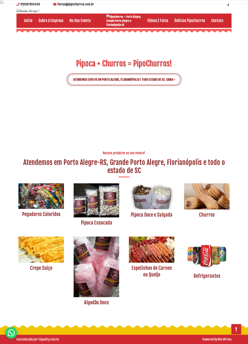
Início (28, 20)
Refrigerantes (207, 276)
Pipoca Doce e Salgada (151, 215)
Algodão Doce (96, 302)
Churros (207, 215)
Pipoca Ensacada (96, 223)
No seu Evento (80, 20)
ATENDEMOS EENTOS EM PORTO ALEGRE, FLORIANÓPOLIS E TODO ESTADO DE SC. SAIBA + (126, 78)
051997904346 (30, 4)
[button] (12, 69)
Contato (217, 20)
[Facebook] (228, 5)
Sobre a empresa (51, 20)
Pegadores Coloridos (41, 214)
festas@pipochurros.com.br (75, 4)
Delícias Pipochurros (189, 20)
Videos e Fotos (157, 20)
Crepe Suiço (41, 268)
